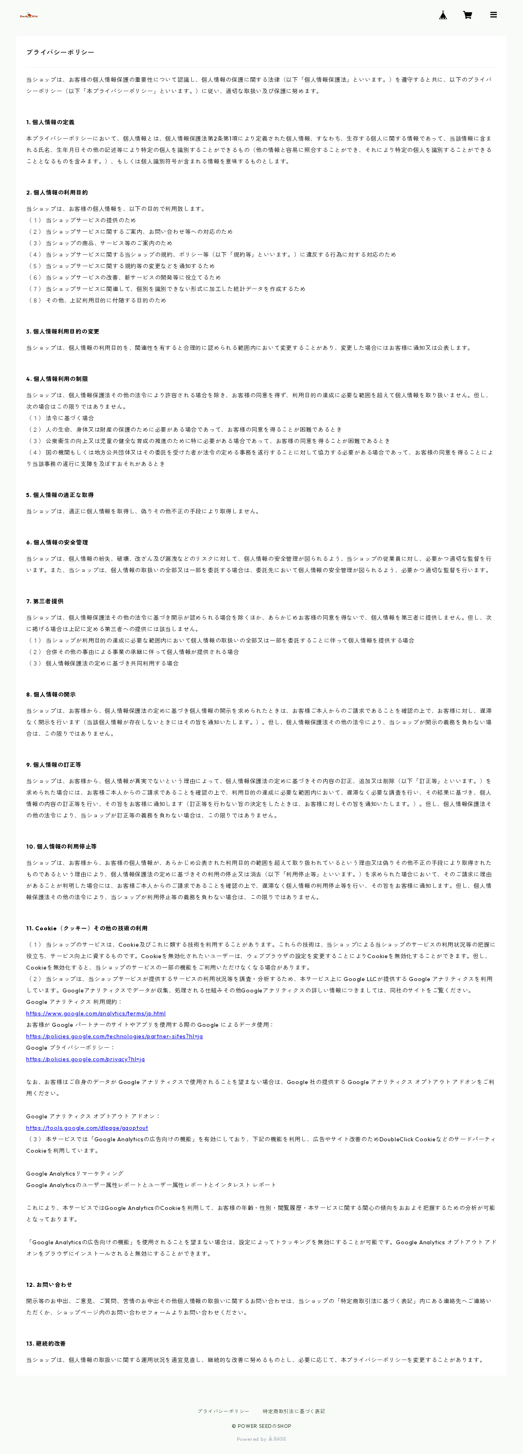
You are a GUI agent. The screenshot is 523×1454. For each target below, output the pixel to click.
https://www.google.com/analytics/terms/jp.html (96, 1013)
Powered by (252, 1439)
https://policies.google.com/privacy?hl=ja (85, 1059)
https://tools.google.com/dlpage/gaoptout (87, 1127)
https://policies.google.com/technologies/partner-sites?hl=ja (114, 1036)
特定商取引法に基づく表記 (294, 1411)
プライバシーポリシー (223, 1411)
